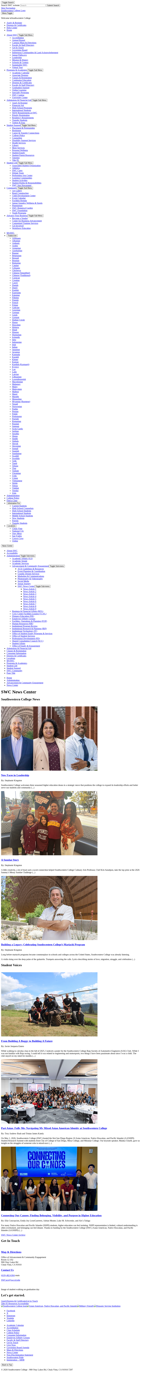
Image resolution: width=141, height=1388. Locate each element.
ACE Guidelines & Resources (31, 569)
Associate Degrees (20, 75)
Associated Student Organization (26, 165)
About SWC (12, 35)
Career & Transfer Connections (25, 133)
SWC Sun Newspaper (21, 185)
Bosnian (15, 260)
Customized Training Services (25, 223)
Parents (15, 521)
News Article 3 (29, 594)
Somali (15, 448)
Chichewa (16, 270)
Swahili (15, 456)
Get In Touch (18, 47)
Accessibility (12, 553)
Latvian (15, 374)
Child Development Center (24, 195)
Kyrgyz (15, 367)
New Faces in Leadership (15, 775)
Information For (14, 503)
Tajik (14, 461)
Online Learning (19, 90)
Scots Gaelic (17, 429)
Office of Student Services (23, 636)
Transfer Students (19, 120)
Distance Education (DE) (23, 616)
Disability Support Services (24, 140)
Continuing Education (21, 80)
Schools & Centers (20, 62)
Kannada (16, 354)
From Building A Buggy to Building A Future (26, 1041)
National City (18, 531)
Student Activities (19, 180)
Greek (14, 315)
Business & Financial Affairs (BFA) (27, 611)
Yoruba (15, 490)
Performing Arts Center (22, 175)
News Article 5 (29, 599)
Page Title (11, 673)
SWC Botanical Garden (22, 208)
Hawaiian (16, 325)
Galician (15, 307)
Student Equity (18, 153)
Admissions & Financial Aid (19, 100)
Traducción (12, 236)
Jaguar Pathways (19, 55)
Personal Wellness (20, 150)
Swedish (16, 458)
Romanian (16, 421)
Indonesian (17, 342)
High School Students (21, 511)
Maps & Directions (15, 1350)
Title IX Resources (9, 1303)
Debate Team (18, 173)
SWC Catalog (18, 95)
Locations (11, 526)
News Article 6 (29, 601)
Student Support (14, 125)
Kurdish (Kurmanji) (20, 364)
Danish (15, 285)
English (15, 290)
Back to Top (7, 1365)
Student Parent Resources (23, 155)
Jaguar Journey (24, 583)
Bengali (15, 258)
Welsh (14, 483)
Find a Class (12, 500)
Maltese (15, 391)
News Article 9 (29, 609)
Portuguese (17, 416)
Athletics (16, 168)
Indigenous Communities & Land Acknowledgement (35, 52)
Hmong (15, 332)
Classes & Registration (22, 78)
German (15, 312)
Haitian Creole (18, 320)
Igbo (14, 340)
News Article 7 (29, 604)
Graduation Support (20, 87)
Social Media (23, 581)
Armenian (16, 248)
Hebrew (15, 327)
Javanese (16, 352)
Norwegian (17, 406)
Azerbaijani (17, 250)
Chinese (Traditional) (21, 275)
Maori (14, 394)
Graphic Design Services (28, 574)
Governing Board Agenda (18, 1347)
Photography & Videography (30, 579)
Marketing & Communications (31, 576)
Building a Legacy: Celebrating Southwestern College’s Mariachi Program (43, 944)
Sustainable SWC (19, 65)
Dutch (14, 288)
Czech (15, 283)
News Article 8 (29, 606)
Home (9, 678)
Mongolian (17, 399)
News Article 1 (29, 589)
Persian (15, 411)
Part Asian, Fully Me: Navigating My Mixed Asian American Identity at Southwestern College (54, 1128)
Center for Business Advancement (27, 221)
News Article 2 (29, 591)
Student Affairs (18, 643)
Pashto (15, 409)
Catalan (15, 265)
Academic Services (20, 563)
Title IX (15, 160)
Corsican (16, 278)
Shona (15, 436)
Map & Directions (11, 1252)
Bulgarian (16, 263)
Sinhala (15, 441)
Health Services (19, 143)
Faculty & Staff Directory (23, 45)
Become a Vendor (20, 218)
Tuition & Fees (18, 122)
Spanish (15, 451)
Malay (15, 387)
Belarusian (16, 255)
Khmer (15, 359)
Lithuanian (16, 377)
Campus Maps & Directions (24, 43)
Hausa (15, 322)
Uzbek (15, 478)
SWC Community (14, 670)
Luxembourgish (19, 379)
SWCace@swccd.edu (10, 1280)
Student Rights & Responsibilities (26, 183)
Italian (14, 347)
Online (15, 541)
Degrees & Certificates (22, 83)
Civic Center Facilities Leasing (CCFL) (29, 614)
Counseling (17, 138)
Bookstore (16, 130)
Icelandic (16, 337)
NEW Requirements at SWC (24, 113)
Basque (15, 253)
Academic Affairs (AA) (22, 558)
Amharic (16, 243)
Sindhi (15, 438)
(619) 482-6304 (8, 1275)
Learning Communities (22, 178)
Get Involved (18, 226)
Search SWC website (10, 5)
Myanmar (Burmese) (21, 401)
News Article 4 (29, 596)
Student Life (12, 163)
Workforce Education (21, 228)
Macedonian (17, 382)
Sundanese (16, 453)
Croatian (16, 280)
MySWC (10, 233)
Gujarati (15, 317)
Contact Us (7, 1270)
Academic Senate (19, 561)
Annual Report (18, 40)
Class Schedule (13, 1330)
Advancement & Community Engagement (30, 566)
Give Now (11, 1345)
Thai (14, 468)
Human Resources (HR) (22, 623)
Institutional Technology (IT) (24, 631)
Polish (14, 414)
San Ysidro (17, 536)
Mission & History (20, 60)
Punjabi (15, 419)
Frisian (15, 305)
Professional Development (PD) (26, 638)
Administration (13, 495)
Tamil (14, 463)
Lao (14, 369)
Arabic (15, 246)
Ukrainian (16, 473)
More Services (18, 148)
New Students (18, 518)
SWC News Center (26, 586)
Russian (15, 424)
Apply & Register (20, 103)
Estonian (16, 295)
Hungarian (16, 335)
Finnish (15, 300)
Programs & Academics (17, 70)
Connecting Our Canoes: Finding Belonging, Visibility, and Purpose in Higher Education (51, 1215)
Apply (4, 1301)
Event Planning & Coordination (31, 571)
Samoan (15, 426)
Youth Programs (19, 213)
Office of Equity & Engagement (26, 646)
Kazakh (15, 357)
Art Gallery (17, 191)
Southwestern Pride (15, 1357)
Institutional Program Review (25, 626)
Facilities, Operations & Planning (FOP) (29, 621)
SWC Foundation (19, 210)
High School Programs (22, 108)
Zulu (14, 493)
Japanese (16, 349)
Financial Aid (18, 105)
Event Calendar (19, 198)
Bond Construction (20, 193)
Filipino (15, 297)
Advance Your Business (17, 215)
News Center (7, 546)
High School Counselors (22, 508)
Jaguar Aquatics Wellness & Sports (27, 203)
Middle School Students (22, 516)
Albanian (16, 241)
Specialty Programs (20, 92)
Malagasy (16, 384)
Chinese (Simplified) (21, 273)
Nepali (15, 404)
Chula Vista (17, 528)
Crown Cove (17, 538)
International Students (21, 110)
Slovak (15, 443)
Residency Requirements (23, 118)
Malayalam (17, 389)
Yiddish (15, 488)
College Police (18, 135)
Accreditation (18, 38)
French (15, 302)
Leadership (17, 57)
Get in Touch (32, 1301)
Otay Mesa (17, 533)
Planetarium (17, 205)
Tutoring (16, 158)
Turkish (15, 471)
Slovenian (16, 446)
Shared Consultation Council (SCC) (27, 641)
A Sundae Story (10, 859)
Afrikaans (16, 238)
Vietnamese (17, 481)
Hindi (14, 330)
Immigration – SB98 (15, 1360)
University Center (20, 97)
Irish (14, 344)
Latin (14, 372)
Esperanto (16, 293)
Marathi (15, 396)
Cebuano (16, 268)
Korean (15, 362)
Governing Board (19, 50)
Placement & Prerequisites (23, 128)
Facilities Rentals (19, 200)
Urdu (14, 476)
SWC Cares (17, 170)
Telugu (15, 466)
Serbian (15, 431)
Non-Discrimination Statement (20, 1355)
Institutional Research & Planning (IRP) (29, 628)
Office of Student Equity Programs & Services (32, 633)
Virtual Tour (17, 67)
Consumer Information (16, 653)
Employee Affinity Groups (23, 619)
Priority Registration (21, 115)
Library (15, 145)
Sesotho (15, 434)
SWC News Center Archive (13, 1235)
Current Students (19, 506)
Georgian (16, 310)
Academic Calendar (20, 73)
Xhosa (15, 485)
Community (12, 188)
